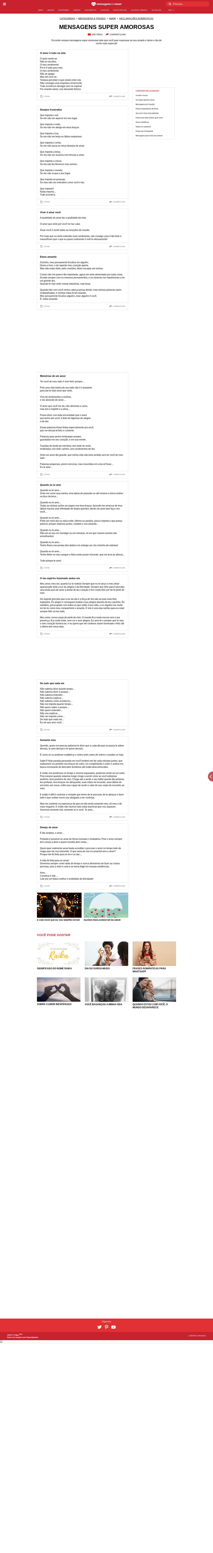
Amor (112, 18)
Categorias (67, 18)
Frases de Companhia (144, 131)
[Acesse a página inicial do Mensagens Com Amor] (106, 4)
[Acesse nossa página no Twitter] (99, 1327)
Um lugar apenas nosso (145, 100)
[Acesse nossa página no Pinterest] (106, 1327)
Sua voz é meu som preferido (147, 113)
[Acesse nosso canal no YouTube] (113, 1327)
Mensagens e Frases (92, 18)
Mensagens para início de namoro (149, 136)
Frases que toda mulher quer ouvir (149, 118)
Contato (193, 1336)
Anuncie (202, 1336)
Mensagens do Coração (145, 104)
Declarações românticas (136, 18)
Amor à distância (142, 122)
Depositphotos (32, 1337)
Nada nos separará (143, 127)
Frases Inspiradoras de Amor (147, 109)
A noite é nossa (142, 95)
